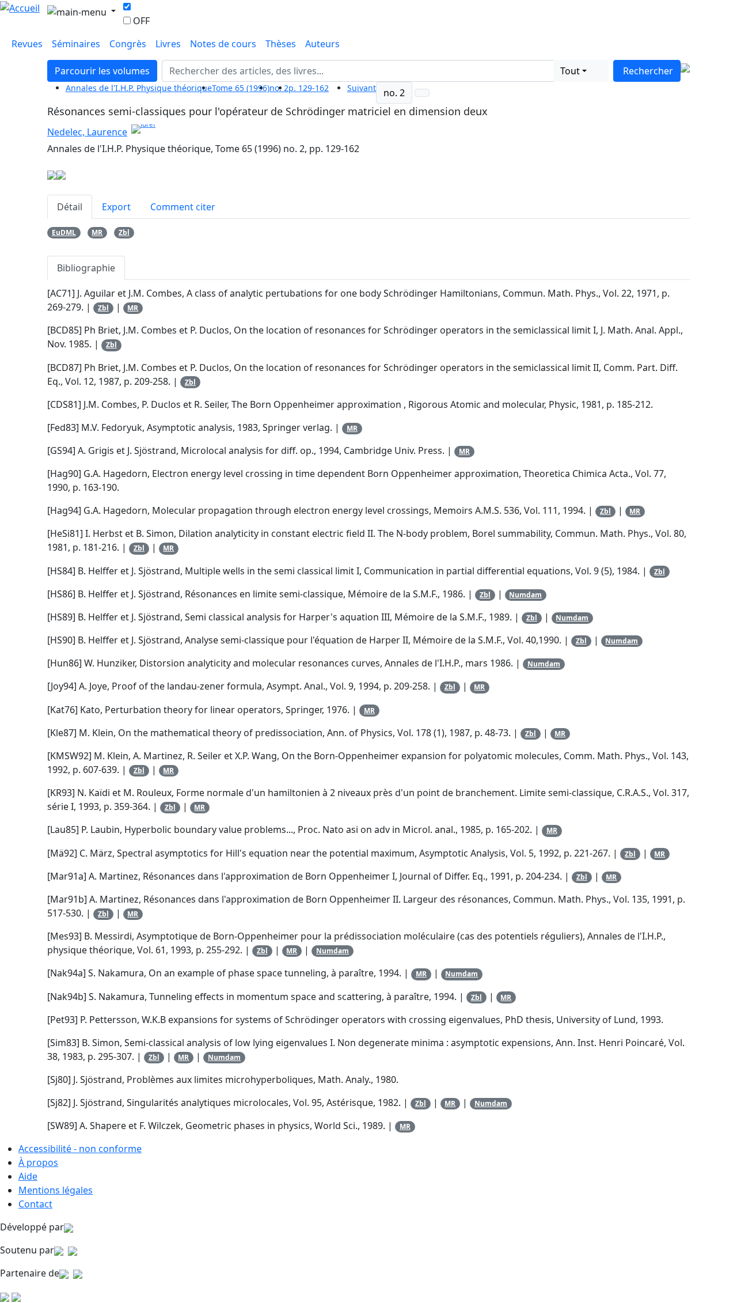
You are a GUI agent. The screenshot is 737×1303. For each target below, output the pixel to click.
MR (97, 232)
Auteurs (322, 43)
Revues (27, 43)
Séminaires (76, 43)
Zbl (124, 232)
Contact (35, 1204)
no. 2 (394, 92)
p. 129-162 (308, 87)
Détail (69, 206)
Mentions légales (55, 1190)
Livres (168, 43)
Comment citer (182, 206)
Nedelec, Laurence (87, 132)
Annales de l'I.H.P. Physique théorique (139, 87)
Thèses (280, 43)
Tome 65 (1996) (240, 87)
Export (116, 206)
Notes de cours (223, 43)
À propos (38, 1162)
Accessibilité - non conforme (80, 1148)
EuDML (64, 232)
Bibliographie (86, 268)
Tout (570, 71)
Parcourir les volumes (102, 71)
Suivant (361, 87)
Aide (27, 1176)
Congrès (127, 43)
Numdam (525, 595)
